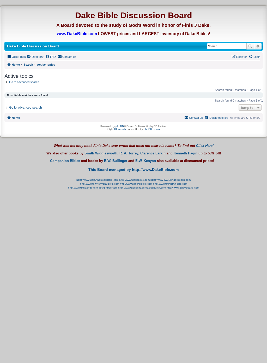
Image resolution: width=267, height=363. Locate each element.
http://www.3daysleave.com (183, 187)
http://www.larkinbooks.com (136, 183)
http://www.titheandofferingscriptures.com (92, 187)
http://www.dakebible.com (134, 179)
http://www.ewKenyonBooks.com (99, 183)
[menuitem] (35, 57)
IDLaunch (120, 129)
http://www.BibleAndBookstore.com (97, 179)
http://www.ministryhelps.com (170, 183)
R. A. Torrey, (129, 153)
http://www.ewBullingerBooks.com (170, 179)
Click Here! (205, 146)
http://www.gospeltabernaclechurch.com (142, 187)
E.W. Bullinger (115, 161)
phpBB (120, 126)
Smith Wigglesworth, (101, 153)
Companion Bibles (65, 161)
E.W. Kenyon (145, 161)
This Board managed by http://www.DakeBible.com (133, 169)
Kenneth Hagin (185, 153)
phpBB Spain (152, 129)
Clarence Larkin (153, 153)
